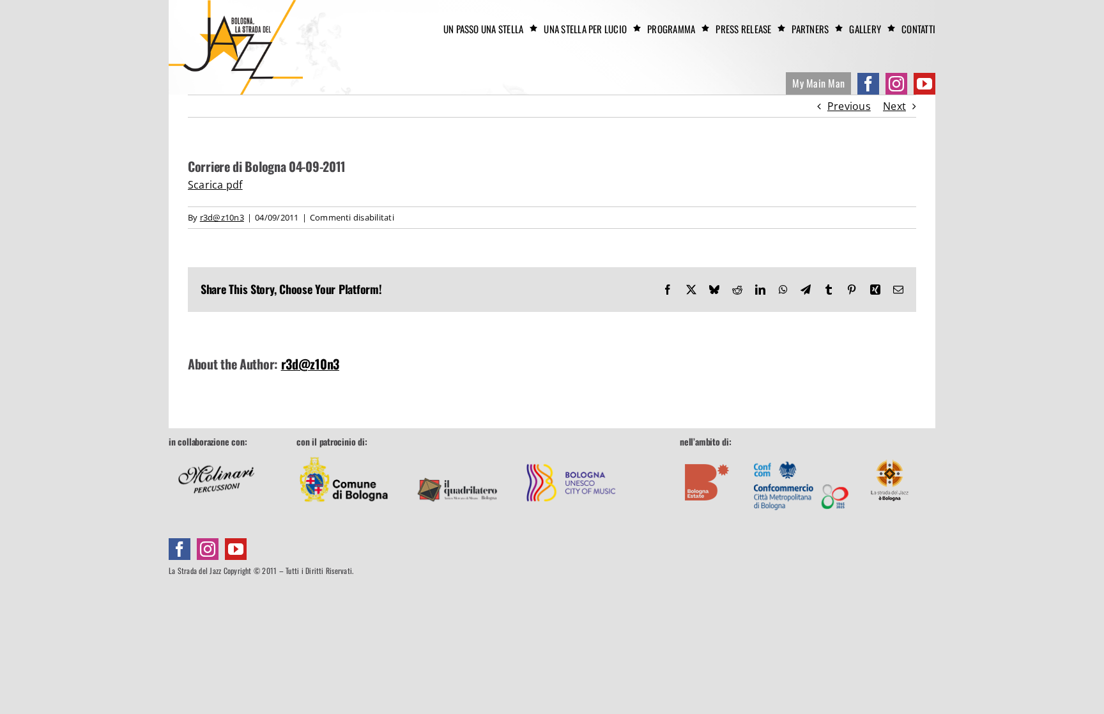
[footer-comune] (343, 454)
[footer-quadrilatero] (457, 454)
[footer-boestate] (707, 454)
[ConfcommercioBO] (801, 454)
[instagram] (896, 84)
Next (894, 106)
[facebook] (868, 84)
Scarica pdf (215, 185)
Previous (849, 106)
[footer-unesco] (571, 454)
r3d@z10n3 (222, 217)
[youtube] (924, 84)
